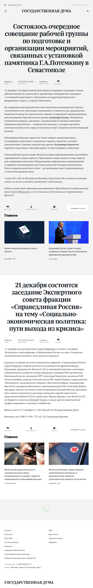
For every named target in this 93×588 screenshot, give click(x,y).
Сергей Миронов (13, 365)
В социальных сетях (14, 5)
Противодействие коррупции (17, 553)
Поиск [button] (87, 11)
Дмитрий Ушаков (38, 399)
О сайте (7, 530)
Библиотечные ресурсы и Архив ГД (19, 557)
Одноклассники (55, 538)
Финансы (8, 546)
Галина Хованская (42, 372)
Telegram (53, 542)
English (74, 5)
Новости (8, 81)
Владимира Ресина (59, 117)
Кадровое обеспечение (14, 549)
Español (79, 5)
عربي (87, 5)
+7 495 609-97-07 (23, 564)
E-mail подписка (11, 542)
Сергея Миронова (46, 349)
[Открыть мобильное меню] (5, 11)
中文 (83, 5)
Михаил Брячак (57, 396)
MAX (51, 530)
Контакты (8, 534)
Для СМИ (8, 538)
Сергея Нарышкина (20, 191)
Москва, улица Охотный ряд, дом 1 (26, 567)
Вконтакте (53, 534)
